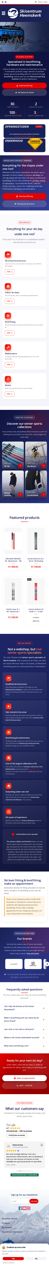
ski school (10, 178)
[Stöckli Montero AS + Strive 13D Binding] (35, 541)
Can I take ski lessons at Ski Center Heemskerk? (19, 1008)
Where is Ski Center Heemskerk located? (21, 1037)
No (36, 1258)
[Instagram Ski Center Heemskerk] (28, 1208)
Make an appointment (26, 1078)
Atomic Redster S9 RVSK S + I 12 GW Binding (36, 610)
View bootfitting (25, 85)
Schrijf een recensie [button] (17, 1135)
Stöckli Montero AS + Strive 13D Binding (36, 560)
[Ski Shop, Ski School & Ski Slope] (28, 13)
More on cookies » (9, 1262)
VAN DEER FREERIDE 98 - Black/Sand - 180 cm (13, 560)
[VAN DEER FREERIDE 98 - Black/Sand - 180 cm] (13, 541)
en (5, 2)
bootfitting (7, 180)
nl (3, 2)
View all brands (33, 953)
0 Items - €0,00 (42, 2)
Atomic (36, 769)
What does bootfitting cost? (16, 1046)
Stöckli (31, 769)
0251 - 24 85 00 (25, 1085)
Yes (13, 1258)
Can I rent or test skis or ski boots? (19, 1029)
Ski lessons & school (26, 92)
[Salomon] (33, 964)
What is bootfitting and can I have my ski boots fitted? (21, 1019)
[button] (3, 13)
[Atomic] (14, 964)
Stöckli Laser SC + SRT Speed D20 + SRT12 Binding (13, 610)
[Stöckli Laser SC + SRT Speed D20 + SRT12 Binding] (13, 591)
